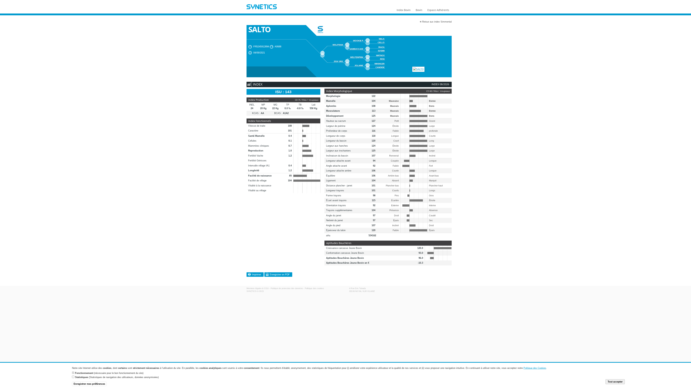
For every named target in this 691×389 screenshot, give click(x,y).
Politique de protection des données (287, 288)
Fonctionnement (84, 373)
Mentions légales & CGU (258, 288)
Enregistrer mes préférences (89, 384)
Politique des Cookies (534, 368)
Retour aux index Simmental (436, 21)
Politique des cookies (314, 288)
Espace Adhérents (438, 10)
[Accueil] (262, 7)
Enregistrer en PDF (280, 274)
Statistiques (81, 377)
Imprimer (256, 274)
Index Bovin (404, 10)
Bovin (419, 10)
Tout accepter (615, 381)
